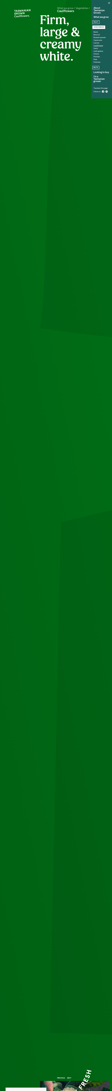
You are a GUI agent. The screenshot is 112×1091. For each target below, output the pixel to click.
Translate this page (101, 88)
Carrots (96, 43)
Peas (95, 59)
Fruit (96, 22)
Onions (96, 54)
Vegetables (99, 27)
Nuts (96, 67)
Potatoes (97, 62)
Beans (96, 32)
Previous (61, 1078)
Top (110, 1080)
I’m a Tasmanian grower (99, 79)
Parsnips (97, 56)
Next (69, 1078)
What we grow (101, 17)
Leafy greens (98, 51)
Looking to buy (101, 72)
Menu (109, 3)
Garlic (96, 48)
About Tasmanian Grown (99, 10)
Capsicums (98, 40)
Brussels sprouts (100, 37)
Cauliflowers (98, 45)
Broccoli (97, 35)
